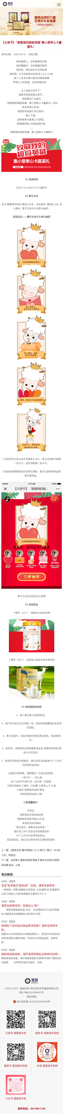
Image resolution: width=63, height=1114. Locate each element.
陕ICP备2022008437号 (31, 992)
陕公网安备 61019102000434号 (33, 1001)
